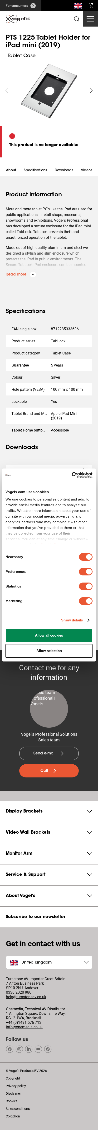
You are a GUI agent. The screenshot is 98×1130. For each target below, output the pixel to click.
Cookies (11, 1101)
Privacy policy (16, 1086)
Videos (86, 170)
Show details (72, 620)
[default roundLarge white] (91, 90)
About (11, 170)
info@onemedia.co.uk (24, 1027)
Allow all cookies (49, 635)
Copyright (13, 1078)
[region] (49, 91)
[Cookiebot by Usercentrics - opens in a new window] (72, 475)
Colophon (13, 1116)
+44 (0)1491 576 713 (23, 1022)
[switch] (86, 571)
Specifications (35, 170)
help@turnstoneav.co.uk (26, 997)
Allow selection (49, 651)
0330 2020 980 (18, 992)
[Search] (78, 6)
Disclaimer (13, 1093)
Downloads (64, 170)
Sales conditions (18, 1109)
